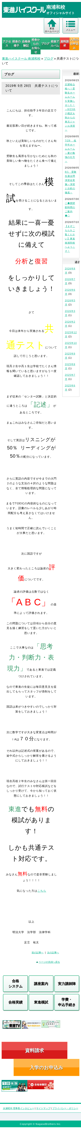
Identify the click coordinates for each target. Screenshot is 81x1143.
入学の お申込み (74, 43)
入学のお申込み (46, 1067)
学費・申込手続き (67, 1002)
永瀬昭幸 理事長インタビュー (18, 1108)
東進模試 (41, 1002)
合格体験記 (26, 43)
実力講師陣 (67, 984)
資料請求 (65, 43)
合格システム (15, 983)
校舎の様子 (16, 43)
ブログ (45, 43)
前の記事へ (37, 952)
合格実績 (15, 1002)
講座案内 (41, 984)
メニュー (70, 30)
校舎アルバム (55, 43)
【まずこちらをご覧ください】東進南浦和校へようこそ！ (70, 238)
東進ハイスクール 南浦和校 (21, 58)
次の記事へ (53, 952)
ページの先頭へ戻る (49, 962)
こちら (41, 890)
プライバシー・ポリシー (65, 1108)
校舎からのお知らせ (36, 46)
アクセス (7, 43)
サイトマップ (43, 1108)
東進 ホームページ (52, 30)
